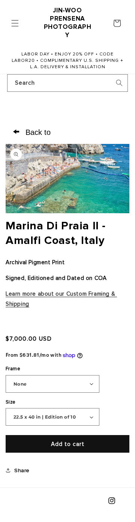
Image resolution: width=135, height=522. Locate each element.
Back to (32, 131)
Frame (13, 369)
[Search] (119, 83)
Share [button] (22, 470)
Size (11, 402)
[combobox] (68, 83)
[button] (15, 23)
